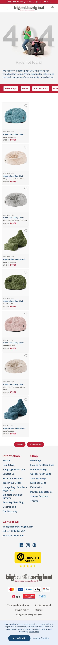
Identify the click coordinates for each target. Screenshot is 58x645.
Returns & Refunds (13, 478)
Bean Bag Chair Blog (13, 502)
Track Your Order (12, 482)
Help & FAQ (9, 464)
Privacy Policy (22, 610)
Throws (34, 500)
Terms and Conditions (18, 605)
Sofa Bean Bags (38, 478)
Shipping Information (14, 469)
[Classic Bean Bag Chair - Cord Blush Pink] (15, 324)
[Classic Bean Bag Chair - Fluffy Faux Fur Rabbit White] (15, 157)
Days (24, 2)
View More (36, 444)
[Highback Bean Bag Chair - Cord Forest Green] (15, 241)
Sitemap (39, 610)
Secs (49, 2)
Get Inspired (9, 506)
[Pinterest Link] (34, 546)
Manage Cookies (41, 638)
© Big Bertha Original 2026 (29, 614)
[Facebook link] (22, 546)
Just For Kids (41, 88)
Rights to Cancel (43, 605)
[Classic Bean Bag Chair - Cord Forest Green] (15, 282)
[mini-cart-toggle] (52, 8)
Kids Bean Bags (38, 482)
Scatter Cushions (39, 496)
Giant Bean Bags (38, 469)
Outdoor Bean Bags (40, 473)
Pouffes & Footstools (41, 491)
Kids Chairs (36, 487)
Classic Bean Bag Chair (14, 386)
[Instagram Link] (28, 546)
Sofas (25, 88)
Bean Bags (11, 88)
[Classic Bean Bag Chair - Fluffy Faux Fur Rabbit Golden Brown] (15, 366)
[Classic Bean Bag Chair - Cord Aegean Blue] (15, 116)
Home (20, 444)
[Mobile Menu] (5, 8)
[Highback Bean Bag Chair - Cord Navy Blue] (15, 410)
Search (6, 460)
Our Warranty (10, 511)
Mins (41, 2)
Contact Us (8, 473)
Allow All (19, 638)
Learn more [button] (34, 631)
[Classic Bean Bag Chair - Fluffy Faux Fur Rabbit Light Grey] (15, 199)
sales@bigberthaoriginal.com (18, 526)
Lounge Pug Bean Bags (42, 464)
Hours (32, 2)
